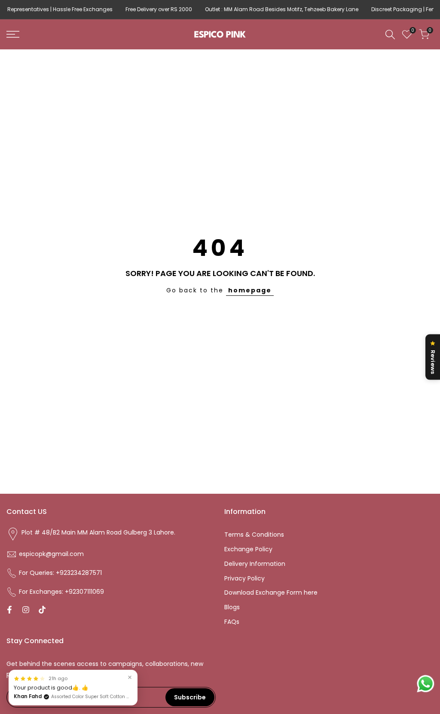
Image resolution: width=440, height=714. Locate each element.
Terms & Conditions (254, 534)
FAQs (231, 621)
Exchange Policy (248, 549)
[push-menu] (12, 34)
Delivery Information (254, 563)
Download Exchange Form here (271, 592)
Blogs (232, 607)
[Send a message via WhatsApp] (426, 684)
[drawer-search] (390, 34)
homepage (250, 290)
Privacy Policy (244, 578)
